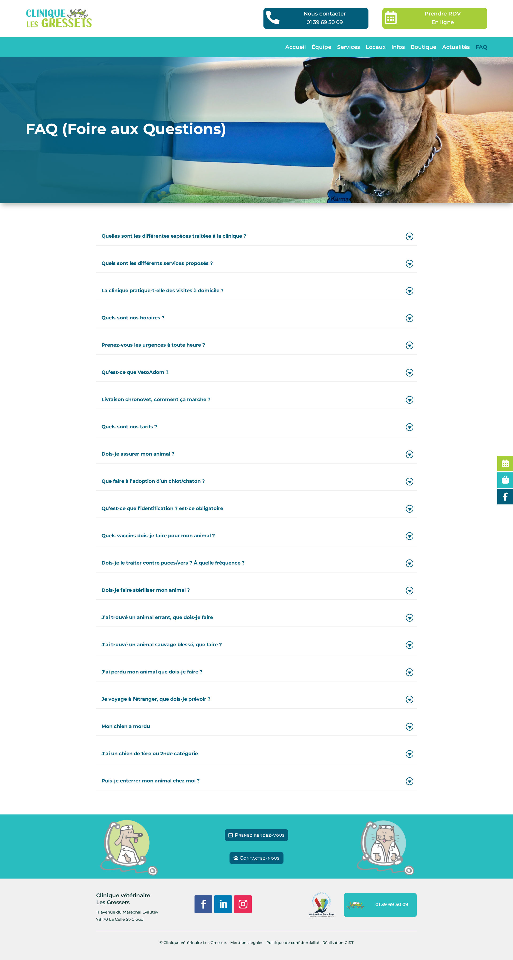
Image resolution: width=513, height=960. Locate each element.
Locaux (376, 47)
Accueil (295, 47)
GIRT (349, 942)
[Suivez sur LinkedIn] (223, 904)
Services (348, 47)
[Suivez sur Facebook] (203, 904)
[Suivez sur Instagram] (243, 904)
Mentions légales (246, 942)
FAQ (481, 47)
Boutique (423, 47)
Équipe (321, 47)
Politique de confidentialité (292, 942)
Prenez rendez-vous (260, 835)
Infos (398, 47)
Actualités (456, 47)
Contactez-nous (259, 858)
